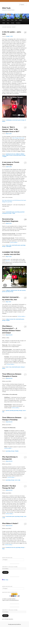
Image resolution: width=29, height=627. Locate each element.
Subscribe (5, 572)
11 (25, 127)
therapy (22, 120)
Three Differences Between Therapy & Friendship (11, 418)
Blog (16, 20)
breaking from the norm (10, 154)
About (8, 20)
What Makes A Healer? (10, 523)
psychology (17, 212)
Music (8, 22)
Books (4, 22)
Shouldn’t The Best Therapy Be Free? (9, 487)
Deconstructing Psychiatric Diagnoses (10, 220)
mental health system (16, 120)
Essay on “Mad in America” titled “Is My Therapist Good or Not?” (11, 129)
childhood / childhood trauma (11, 290)
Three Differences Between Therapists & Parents (11, 375)
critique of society (9, 155)
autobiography (9, 120)
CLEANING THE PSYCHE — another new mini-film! (11, 253)
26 (25, 32)
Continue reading (14, 242)
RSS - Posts (5, 579)
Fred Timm (7, 260)
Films (12, 20)
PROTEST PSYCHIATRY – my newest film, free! (11, 298)
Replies (4, 156)
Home (4, 20)
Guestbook (18, 22)
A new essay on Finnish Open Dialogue (10, 163)
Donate (12, 22)
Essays (20, 20)
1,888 (25, 219)
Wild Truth (6, 8)
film (18, 290)
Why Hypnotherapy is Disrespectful (10, 458)
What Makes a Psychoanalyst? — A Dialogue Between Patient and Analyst (11, 329)
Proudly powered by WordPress (14, 624)
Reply (13, 213)
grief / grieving (22, 290)
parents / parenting (6, 291)
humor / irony (8, 245)
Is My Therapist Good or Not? (18, 138)
